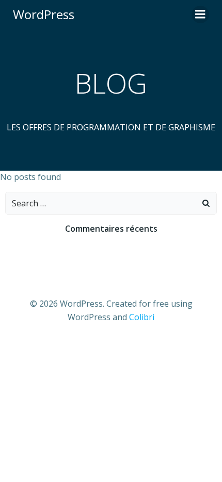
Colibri (141, 317)
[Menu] (200, 14)
